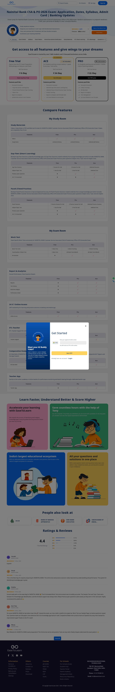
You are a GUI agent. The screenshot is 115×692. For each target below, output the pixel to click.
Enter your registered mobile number (68, 340)
